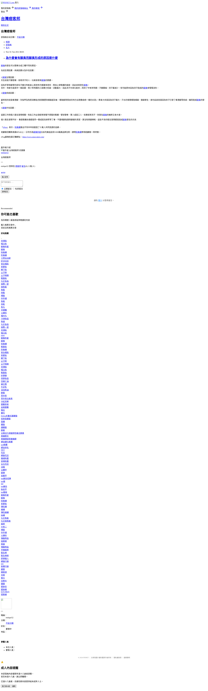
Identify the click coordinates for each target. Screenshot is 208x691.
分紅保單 (5, 401)
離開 (13, 686)
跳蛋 (3, 544)
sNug (5, 127)
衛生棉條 (5, 556)
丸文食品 (5, 281)
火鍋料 (4, 313)
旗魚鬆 (4, 287)
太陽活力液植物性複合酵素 (12, 433)
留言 (23, 166)
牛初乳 (4, 387)
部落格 (9, 45)
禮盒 (3, 296)
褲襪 (3, 510)
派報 (3, 467)
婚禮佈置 (5, 458)
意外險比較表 (7, 399)
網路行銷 (5, 561)
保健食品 (5, 378)
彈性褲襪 (5, 512)
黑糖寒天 (5, 436)
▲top (3, 172)
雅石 (3, 410)
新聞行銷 (5, 566)
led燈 (3, 481)
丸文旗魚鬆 (6, 521)
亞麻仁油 (5, 381)
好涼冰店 (5, 261)
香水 (3, 578)
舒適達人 (5, 559)
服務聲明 (127, 657)
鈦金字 (4, 489)
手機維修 (5, 550)
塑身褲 (4, 589)
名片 (8, 48)
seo (2, 564)
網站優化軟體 (7, 442)
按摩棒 (4, 541)
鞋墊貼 (4, 278)
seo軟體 (4, 445)
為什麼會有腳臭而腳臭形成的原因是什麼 (32, 57)
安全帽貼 (5, 264)
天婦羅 (4, 310)
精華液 (4, 572)
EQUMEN (5, 592)
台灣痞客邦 (10, 18)
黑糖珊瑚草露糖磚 (8, 439)
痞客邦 (18, 166)
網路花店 (5, 456)
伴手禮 (4, 298)
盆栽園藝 (5, 407)
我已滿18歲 (6, 686)
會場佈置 (5, 461)
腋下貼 (4, 270)
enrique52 (5, 153)
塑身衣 (4, 587)
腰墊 (3, 425)
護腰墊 (4, 427)
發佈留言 (5, 192)
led (2, 484)
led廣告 (4, 486)
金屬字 (4, 476)
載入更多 (5, 177)
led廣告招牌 (6, 479)
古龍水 (4, 581)
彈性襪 (4, 507)
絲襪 (3, 515)
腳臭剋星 (37, 132)
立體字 (4, 470)
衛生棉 (4, 553)
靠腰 (3, 422)
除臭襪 (17, 127)
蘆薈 (3, 569)
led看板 (4, 492)
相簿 (8, 42)
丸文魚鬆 (5, 518)
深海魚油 (5, 390)
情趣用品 (5, 538)
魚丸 (3, 307)
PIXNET (86, 657)
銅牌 (3, 473)
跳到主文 (5, 25)
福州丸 (4, 316)
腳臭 (3, 66)
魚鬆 (3, 290)
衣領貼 (4, 241)
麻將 (3, 524)
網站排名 (5, 448)
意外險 (4, 396)
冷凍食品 (5, 319)
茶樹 (3, 575)
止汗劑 (4, 273)
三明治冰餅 (6, 258)
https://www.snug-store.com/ (33, 137)
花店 (3, 453)
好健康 (4, 376)
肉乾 (3, 304)
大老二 (4, 527)
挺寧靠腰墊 (6, 419)
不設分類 (21, 37)
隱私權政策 (117, 657)
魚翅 (3, 322)
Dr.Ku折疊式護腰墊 (9, 416)
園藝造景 (5, 404)
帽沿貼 (4, 244)
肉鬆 (3, 293)
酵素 (3, 393)
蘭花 (3, 413)
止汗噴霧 (5, 275)
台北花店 (5, 464)
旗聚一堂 (5, 284)
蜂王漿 (4, 384)
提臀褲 (4, 595)
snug (3, 335)
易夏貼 (4, 267)
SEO (3, 450)
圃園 (3, 584)
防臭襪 (4, 255)
